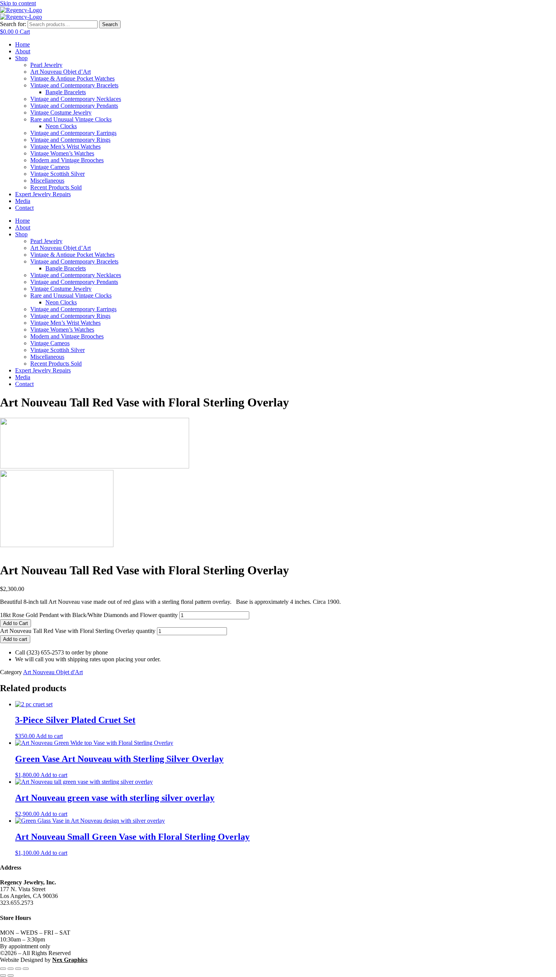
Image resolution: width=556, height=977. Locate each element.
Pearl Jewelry (46, 65)
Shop (21, 58)
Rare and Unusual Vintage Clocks (71, 119)
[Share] (18, 969)
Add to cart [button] (49, 736)
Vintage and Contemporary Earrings (73, 133)
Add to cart (15, 639)
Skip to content (18, 3)
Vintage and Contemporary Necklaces (75, 99)
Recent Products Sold (56, 187)
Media (22, 201)
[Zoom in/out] (3, 969)
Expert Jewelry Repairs (43, 194)
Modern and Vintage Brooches (67, 160)
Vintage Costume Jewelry (61, 112)
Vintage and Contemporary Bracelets (74, 85)
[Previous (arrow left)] (3, 975)
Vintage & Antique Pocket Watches (72, 78)
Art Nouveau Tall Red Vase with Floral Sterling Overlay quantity (77, 631)
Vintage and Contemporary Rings (70, 139)
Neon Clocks (61, 126)
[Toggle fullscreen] (11, 969)
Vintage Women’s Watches (62, 153)
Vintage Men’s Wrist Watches (65, 146)
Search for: (13, 24)
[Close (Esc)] (26, 969)
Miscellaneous (47, 180)
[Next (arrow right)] (11, 975)
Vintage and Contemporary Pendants (74, 105)
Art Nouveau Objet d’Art (60, 71)
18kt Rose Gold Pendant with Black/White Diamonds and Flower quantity (89, 615)
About (22, 51)
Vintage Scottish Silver (57, 174)
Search (110, 24)
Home (22, 44)
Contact (24, 208)
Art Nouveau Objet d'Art (53, 672)
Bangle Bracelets (65, 92)
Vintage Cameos (50, 167)
